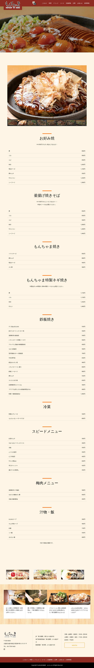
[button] (12, 122)
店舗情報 (68, 3)
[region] (47, 95)
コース (62, 3)
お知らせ (79, 3)
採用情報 (86, 3)
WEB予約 (74, 645)
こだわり (44, 3)
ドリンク (55, 3)
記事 (74, 3)
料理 (50, 3)
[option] (14, 604)
